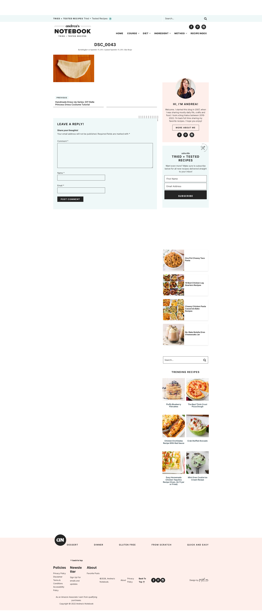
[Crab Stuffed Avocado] (197, 436)
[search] (205, 18)
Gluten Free (127, 544)
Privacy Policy (59, 573)
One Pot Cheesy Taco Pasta (195, 259)
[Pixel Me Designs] (204, 580)
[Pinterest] (197, 27)
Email (60, 185)
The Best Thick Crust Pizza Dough (197, 405)
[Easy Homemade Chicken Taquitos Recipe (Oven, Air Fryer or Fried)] (173, 472)
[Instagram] (203, 27)
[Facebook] (191, 27)
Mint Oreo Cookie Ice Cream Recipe (197, 478)
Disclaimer (57, 577)
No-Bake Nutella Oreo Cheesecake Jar (195, 333)
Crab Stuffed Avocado (197, 441)
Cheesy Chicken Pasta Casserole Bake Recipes (195, 308)
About (123, 580)
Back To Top (142, 580)
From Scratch (162, 544)
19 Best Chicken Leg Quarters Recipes (194, 284)
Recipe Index (199, 33)
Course (132, 33)
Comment (62, 141)
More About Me (186, 127)
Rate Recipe (128, 50)
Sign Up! (74, 577)
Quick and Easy (198, 544)
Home (119, 33)
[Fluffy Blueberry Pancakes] (173, 399)
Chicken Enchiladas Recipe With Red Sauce (173, 442)
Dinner (98, 544)
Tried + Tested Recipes (80, 18)
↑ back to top (76, 560)
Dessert (72, 544)
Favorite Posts (93, 573)
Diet (145, 33)
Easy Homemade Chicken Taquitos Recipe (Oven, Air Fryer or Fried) (173, 480)
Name (61, 173)
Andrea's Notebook (72, 30)
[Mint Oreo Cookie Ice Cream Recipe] (197, 472)
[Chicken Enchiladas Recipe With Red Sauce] (173, 436)
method (179, 33)
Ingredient (161, 33)
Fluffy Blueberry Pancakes (173, 405)
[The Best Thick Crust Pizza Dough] (197, 399)
